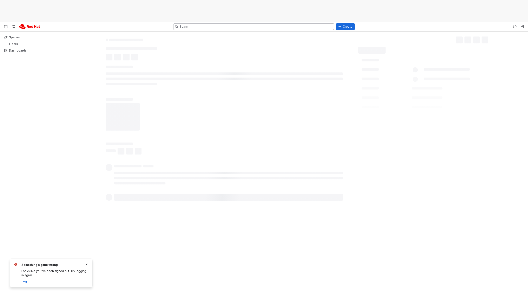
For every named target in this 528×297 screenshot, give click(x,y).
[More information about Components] (392, 178)
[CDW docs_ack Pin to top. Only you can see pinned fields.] (400, 169)
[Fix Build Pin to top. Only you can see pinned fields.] (390, 115)
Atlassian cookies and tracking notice (301, 11)
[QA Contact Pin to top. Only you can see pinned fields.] (394, 96)
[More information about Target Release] (395, 124)
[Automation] (407, 48)
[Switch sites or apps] (13, 26)
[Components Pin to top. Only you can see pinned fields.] (397, 178)
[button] (426, 59)
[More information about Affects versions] (397, 187)
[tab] (113, 74)
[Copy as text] (351, 145)
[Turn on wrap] (344, 145)
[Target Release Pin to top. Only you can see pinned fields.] (400, 124)
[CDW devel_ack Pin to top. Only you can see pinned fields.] (401, 151)
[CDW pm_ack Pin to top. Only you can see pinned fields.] (397, 142)
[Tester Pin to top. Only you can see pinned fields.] (388, 105)
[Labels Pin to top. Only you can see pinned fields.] (382, 87)
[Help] (515, 26)
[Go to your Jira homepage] (29, 26)
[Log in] (522, 26)
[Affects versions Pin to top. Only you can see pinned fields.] (402, 187)
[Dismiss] (86, 264)
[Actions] (486, 39)
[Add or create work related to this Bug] (109, 58)
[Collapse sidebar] (5, 26)
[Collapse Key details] (103, 67)
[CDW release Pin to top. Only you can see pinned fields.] (397, 133)
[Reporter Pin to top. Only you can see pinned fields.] (385, 78)
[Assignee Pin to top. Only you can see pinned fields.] (386, 69)
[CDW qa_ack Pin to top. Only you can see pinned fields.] (396, 160)
